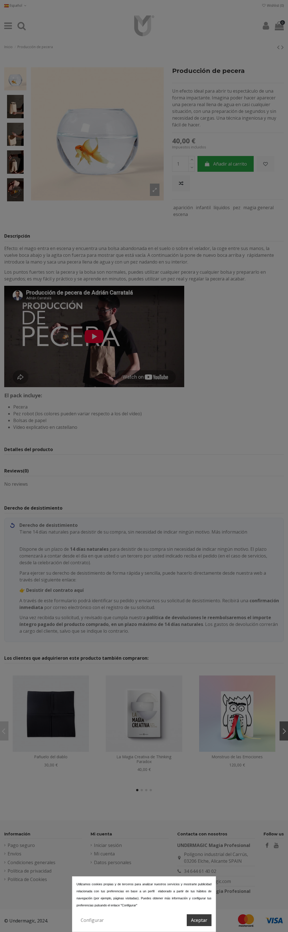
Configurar (92, 920)
